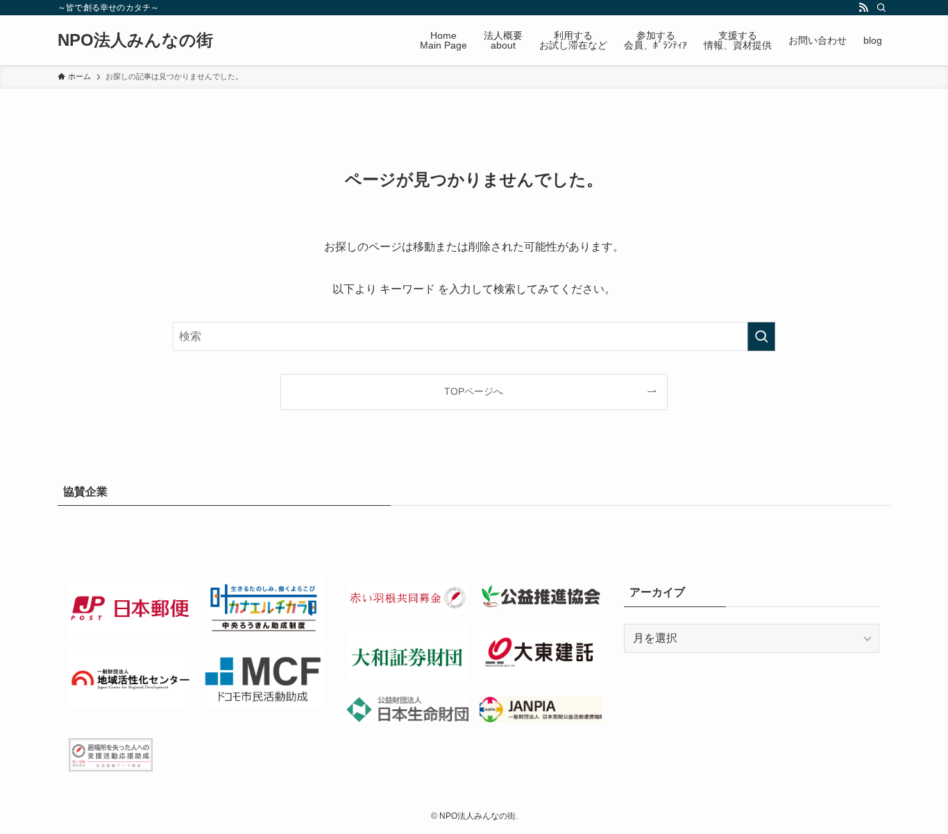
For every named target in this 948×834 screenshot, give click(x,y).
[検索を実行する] (761, 336)
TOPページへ (473, 391)
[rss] (863, 7)
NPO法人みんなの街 (135, 40)
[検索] (881, 7)
